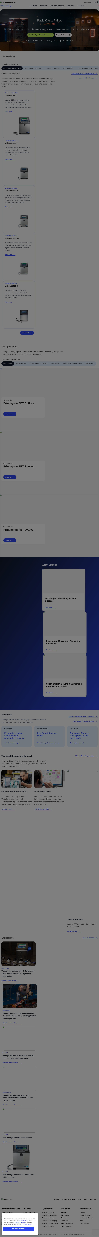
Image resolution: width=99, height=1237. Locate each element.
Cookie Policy (23, 1221)
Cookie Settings (20, 1223)
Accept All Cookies (18, 1228)
